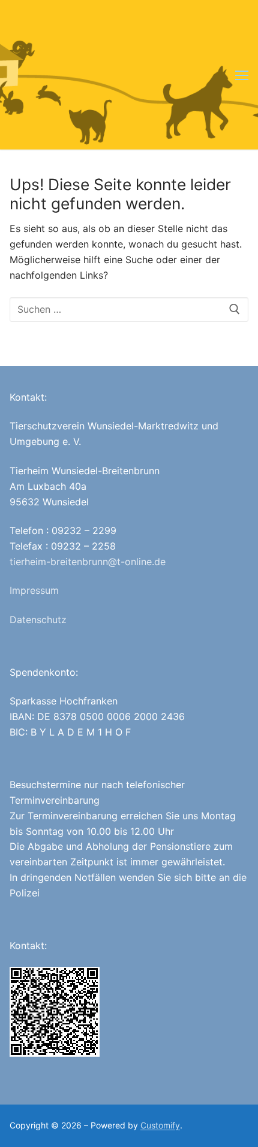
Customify (160, 1125)
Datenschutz (38, 620)
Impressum (34, 590)
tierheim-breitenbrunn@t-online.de (88, 562)
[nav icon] (241, 74)
